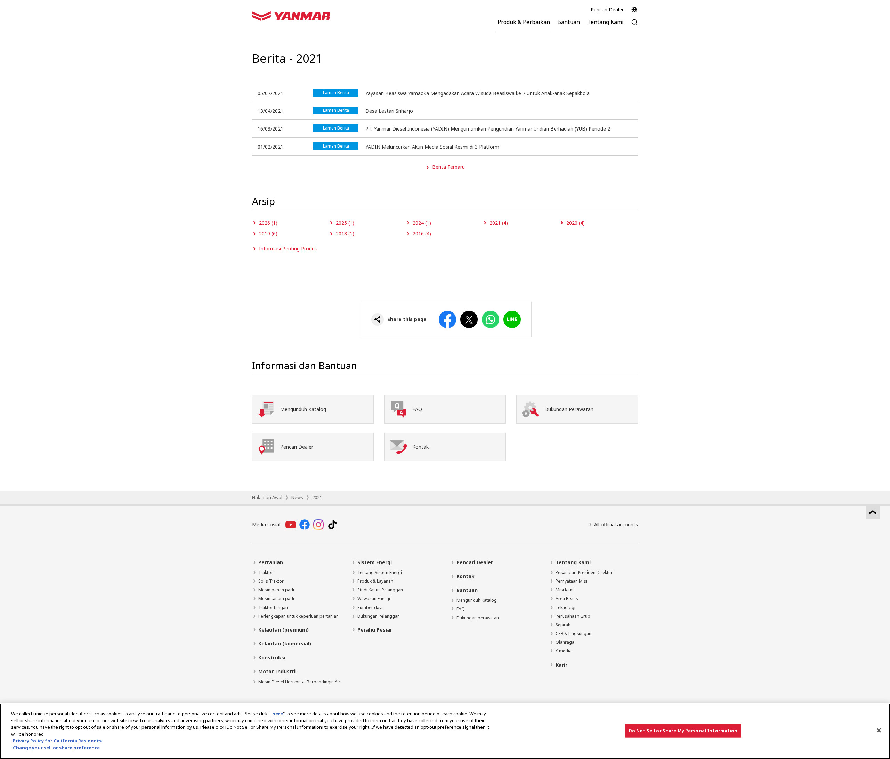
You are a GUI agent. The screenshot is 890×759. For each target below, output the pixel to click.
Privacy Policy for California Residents (57, 740)
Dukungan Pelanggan (378, 616)
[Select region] (634, 10)
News (297, 497)
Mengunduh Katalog (476, 600)
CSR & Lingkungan (573, 633)
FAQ (460, 609)
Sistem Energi (374, 562)
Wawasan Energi (373, 598)
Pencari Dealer (607, 9)
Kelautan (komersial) (284, 643)
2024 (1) (422, 222)
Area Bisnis (567, 598)
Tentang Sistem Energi (379, 572)
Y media (564, 651)
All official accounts (616, 524)
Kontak (465, 576)
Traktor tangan (273, 607)
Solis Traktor (271, 581)
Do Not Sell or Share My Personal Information (683, 730)
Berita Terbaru (448, 167)
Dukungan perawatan (477, 618)
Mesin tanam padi (276, 598)
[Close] (879, 730)
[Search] (634, 25)
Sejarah (563, 625)
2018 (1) (345, 233)
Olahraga (565, 642)
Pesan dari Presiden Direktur (584, 572)
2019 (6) (268, 233)
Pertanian (270, 562)
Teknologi (565, 607)
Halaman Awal (267, 497)
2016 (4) (422, 233)
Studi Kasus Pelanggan (380, 590)
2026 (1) (268, 222)
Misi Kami (565, 590)
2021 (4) (499, 222)
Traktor (265, 572)
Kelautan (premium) (283, 629)
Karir (561, 664)
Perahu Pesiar (374, 629)
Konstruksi (271, 657)
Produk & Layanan (375, 581)
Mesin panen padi (276, 590)
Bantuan (467, 590)
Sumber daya (370, 607)
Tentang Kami (573, 562)
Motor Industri (277, 671)
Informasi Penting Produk (288, 248)
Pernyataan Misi (571, 581)
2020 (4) (575, 222)
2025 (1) (345, 222)
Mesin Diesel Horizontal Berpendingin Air (299, 682)
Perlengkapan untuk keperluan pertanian (298, 616)
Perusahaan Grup (573, 616)
